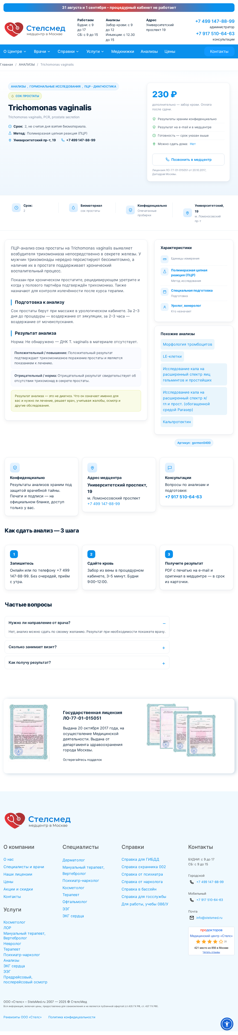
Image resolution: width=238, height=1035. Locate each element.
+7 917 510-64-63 (183, 496)
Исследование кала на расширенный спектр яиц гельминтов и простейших (187, 374)
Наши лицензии (17, 874)
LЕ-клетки (172, 356)
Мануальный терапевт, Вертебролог (24, 936)
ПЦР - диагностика (100, 86)
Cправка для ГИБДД (140, 859)
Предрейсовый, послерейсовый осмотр (25, 979)
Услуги (93, 51)
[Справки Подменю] (77, 52)
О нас (8, 859)
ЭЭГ (7, 971)
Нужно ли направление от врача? (39, 622)
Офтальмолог (75, 901)
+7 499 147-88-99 (103, 503)
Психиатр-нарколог (21, 954)
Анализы (149, 51)
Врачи (40, 51)
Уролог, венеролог (186, 305)
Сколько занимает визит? (33, 646)
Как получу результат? (30, 662)
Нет (193, 144)
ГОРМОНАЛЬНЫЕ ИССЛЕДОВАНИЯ (55, 86)
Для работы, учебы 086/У (145, 904)
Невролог (12, 943)
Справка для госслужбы (144, 896)
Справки (66, 51)
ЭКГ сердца (14, 966)
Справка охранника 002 (144, 866)
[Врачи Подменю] (48, 52)
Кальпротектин (177, 421)
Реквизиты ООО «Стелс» (22, 1017)
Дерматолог (74, 860)
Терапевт (11, 949)
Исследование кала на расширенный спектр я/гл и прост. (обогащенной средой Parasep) (186, 401)
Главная (6, 64)
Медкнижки (122, 51)
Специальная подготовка (192, 290)
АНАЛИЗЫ (27, 64)
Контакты (219, 51)
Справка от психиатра (142, 874)
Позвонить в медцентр (191, 159)
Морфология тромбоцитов (187, 344)
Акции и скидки (18, 889)
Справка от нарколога (142, 881)
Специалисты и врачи (23, 866)
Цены (170, 51)
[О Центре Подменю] (25, 52)
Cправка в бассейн (139, 889)
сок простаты (27, 96)
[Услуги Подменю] (102, 52)
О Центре (12, 51)
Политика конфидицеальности (71, 1017)
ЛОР (7, 927)
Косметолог (14, 922)
